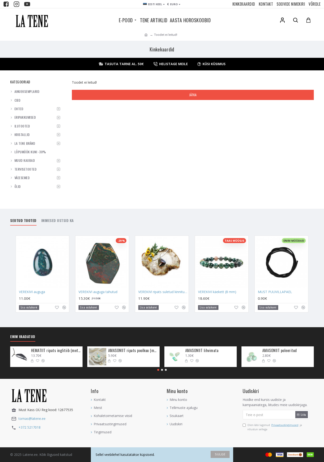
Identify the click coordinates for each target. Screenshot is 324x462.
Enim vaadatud (22, 336)
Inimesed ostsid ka (57, 220)
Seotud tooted (23, 220)
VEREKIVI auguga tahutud (98, 292)
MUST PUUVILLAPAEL (275, 292)
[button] (158, 370)
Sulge (220, 454)
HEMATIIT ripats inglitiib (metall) (56, 350)
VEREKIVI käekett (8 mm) (217, 292)
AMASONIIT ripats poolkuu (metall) (133, 350)
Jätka (193, 94)
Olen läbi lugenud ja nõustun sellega (274, 427)
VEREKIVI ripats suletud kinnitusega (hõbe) (162, 292)
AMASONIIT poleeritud (279, 350)
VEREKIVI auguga (32, 292)
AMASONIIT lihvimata (202, 350)
